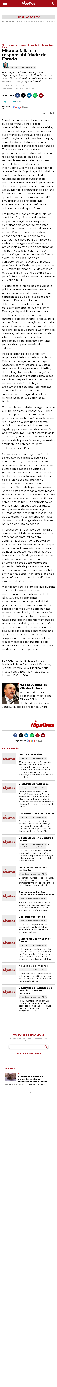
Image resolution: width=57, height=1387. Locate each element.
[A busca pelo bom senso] (10, 974)
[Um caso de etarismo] (10, 762)
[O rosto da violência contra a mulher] (10, 846)
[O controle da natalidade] (10, 792)
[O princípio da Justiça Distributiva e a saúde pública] (10, 900)
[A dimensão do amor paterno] (10, 821)
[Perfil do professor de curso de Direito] (10, 875)
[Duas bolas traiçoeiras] (10, 925)
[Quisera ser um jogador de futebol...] (10, 947)
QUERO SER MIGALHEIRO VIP (28, 1053)
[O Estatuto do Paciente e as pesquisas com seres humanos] (10, 996)
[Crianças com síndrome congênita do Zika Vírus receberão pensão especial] (11, 1078)
